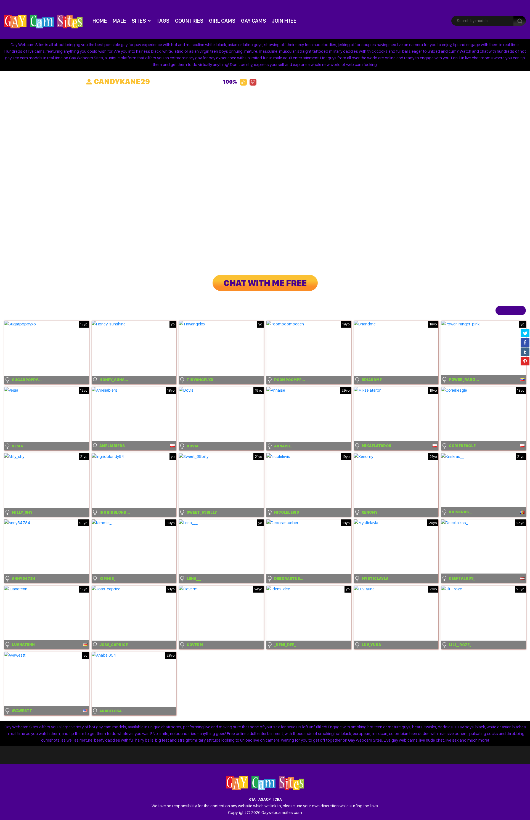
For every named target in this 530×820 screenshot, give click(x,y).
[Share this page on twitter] (525, 332)
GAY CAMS (253, 20)
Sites (139, 20)
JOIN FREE (284, 20)
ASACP (264, 799)
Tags (162, 20)
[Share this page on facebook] (525, 342)
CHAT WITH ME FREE (265, 283)
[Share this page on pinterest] (525, 361)
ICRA (277, 799)
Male (119, 20)
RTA (252, 799)
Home (99, 20)
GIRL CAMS (222, 20)
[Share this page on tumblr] (525, 351)
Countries (189, 20)
